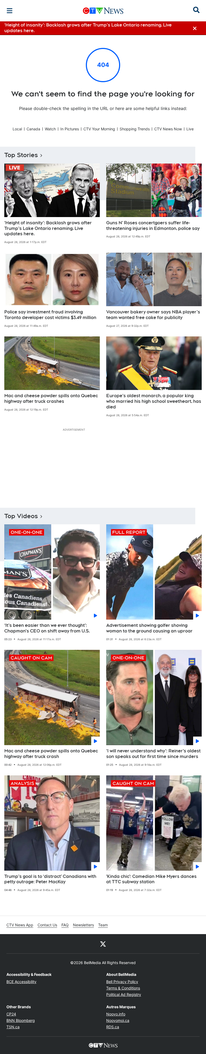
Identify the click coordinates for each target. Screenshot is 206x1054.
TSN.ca (13, 1027)
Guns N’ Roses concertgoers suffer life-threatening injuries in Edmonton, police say (153, 225)
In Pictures (69, 129)
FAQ (65, 925)
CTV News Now (168, 129)
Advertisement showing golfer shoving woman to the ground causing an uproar (149, 628)
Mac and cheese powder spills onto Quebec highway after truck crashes (51, 398)
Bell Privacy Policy (122, 981)
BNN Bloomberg (20, 1020)
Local (17, 129)
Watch (50, 129)
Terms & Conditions (123, 988)
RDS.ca (112, 1027)
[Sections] (9, 10)
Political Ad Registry (123, 994)
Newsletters (83, 925)
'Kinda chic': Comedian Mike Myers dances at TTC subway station (151, 879)
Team (103, 925)
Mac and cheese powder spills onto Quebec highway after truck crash (51, 753)
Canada (33, 129)
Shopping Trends (135, 129)
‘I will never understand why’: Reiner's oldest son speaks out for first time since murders (153, 753)
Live (190, 129)
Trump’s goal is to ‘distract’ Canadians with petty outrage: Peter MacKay (50, 879)
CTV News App (19, 925)
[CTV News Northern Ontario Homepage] (103, 10)
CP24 (11, 1014)
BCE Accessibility (21, 981)
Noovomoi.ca (117, 1020)
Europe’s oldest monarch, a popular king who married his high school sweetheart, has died (153, 401)
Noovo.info (115, 1014)
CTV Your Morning (99, 129)
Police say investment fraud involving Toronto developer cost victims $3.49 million (50, 314)
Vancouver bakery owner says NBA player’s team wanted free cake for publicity (153, 314)
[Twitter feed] (103, 944)
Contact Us (47, 925)
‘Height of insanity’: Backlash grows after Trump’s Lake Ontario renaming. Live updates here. (48, 228)
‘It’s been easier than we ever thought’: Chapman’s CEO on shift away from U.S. (47, 628)
